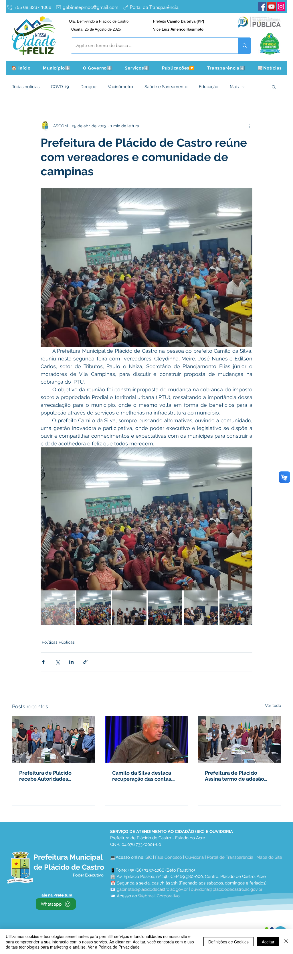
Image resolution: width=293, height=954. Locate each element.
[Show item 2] (93, 607)
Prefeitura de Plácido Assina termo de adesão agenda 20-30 (234, 776)
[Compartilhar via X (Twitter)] (57, 662)
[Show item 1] (58, 607)
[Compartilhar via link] (85, 662)
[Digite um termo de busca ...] (244, 45)
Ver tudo (273, 705)
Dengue (88, 86)
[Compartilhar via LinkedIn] (71, 662)
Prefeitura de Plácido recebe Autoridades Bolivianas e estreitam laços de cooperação (46, 776)
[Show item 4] (165, 607)
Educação (208, 86)
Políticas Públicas (58, 642)
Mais (234, 86)
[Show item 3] (129, 607)
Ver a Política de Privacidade (114, 947)
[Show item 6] (236, 607)
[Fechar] (286, 941)
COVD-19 (60, 86)
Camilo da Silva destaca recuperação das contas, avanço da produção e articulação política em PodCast (142, 776)
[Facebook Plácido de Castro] (262, 6)
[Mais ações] (249, 125)
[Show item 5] (201, 607)
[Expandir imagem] (146, 518)
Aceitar (268, 942)
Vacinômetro (120, 86)
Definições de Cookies (228, 942)
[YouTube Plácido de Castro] (271, 6)
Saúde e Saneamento (165, 86)
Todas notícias (25, 86)
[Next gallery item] (245, 519)
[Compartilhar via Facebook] (43, 662)
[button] (57, 68)
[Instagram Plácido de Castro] (281, 6)
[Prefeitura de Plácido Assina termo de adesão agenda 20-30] (239, 739)
